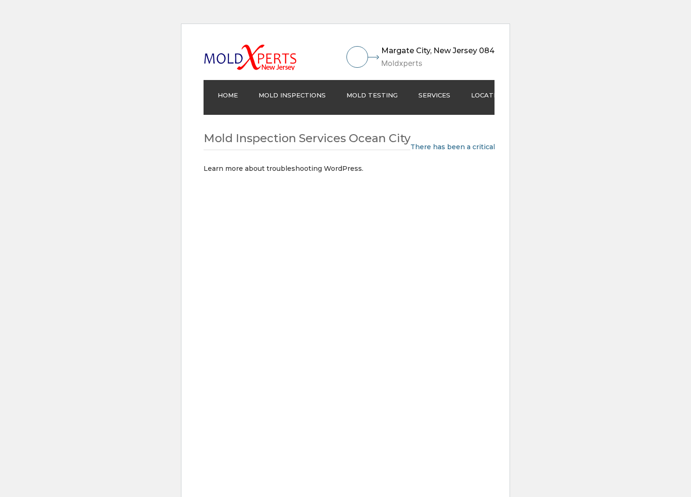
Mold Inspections (292, 95)
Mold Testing (372, 95)
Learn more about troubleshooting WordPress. (283, 168)
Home (228, 95)
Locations (490, 95)
